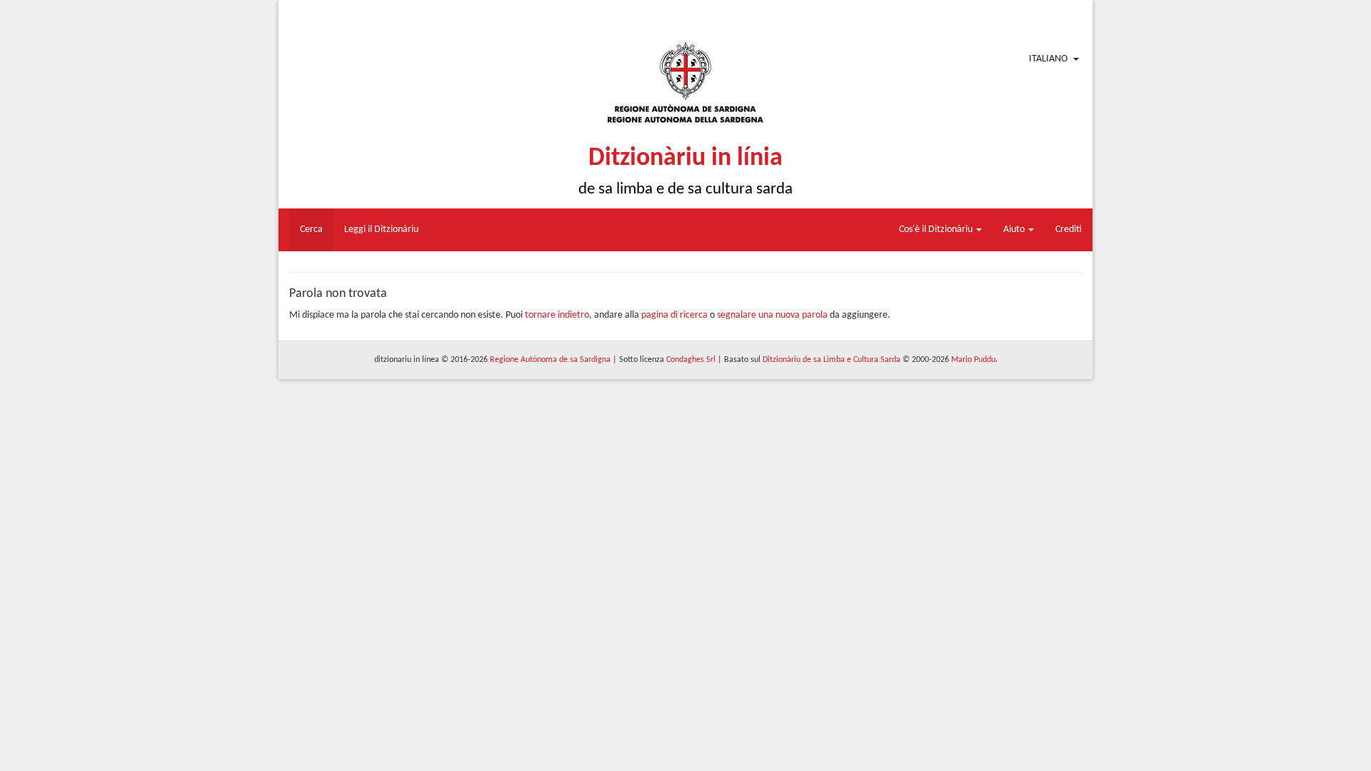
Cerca (311, 229)
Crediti (1068, 229)
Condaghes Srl (690, 360)
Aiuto (1015, 229)
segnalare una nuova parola (772, 315)
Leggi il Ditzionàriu (381, 229)
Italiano (1048, 59)
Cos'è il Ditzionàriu (937, 229)
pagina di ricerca (674, 315)
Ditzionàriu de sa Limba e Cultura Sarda (831, 360)
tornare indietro (557, 315)
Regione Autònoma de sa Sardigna (550, 360)
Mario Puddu (973, 360)
